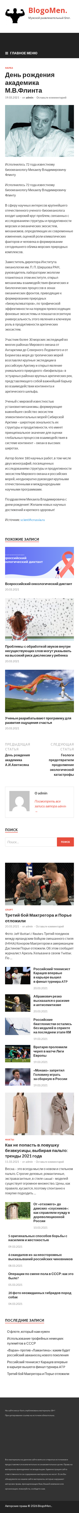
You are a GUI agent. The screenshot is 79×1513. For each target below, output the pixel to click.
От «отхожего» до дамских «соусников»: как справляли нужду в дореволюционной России (51, 1212)
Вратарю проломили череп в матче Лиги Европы (50, 1051)
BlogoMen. (47, 10)
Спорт (9, 910)
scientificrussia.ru (32, 520)
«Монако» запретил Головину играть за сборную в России (50, 1074)
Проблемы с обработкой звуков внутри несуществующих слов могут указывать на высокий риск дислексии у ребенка (38, 650)
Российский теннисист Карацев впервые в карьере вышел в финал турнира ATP (51, 975)
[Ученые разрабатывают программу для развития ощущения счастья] (39, 713)
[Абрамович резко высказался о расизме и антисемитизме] (17, 1010)
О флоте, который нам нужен (28, 1331)
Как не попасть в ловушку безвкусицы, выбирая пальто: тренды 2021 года (36, 1150)
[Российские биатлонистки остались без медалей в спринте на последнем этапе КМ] (17, 1034)
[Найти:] (39, 842)
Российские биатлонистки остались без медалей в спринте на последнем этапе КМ (52, 1026)
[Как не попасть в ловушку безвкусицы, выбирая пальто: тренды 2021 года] (39, 1136)
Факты (9, 1139)
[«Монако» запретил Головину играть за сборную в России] (17, 1084)
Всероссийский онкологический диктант (38, 584)
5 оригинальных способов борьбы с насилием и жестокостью (37, 1238)
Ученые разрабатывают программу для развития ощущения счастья (38, 720)
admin (29, 97)
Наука (9, 68)
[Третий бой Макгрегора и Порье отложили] (39, 906)
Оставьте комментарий (51, 97)
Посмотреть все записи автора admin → (50, 806)
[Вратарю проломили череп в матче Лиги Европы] (17, 1061)
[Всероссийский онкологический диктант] (39, 579)
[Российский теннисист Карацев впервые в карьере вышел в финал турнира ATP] (17, 983)
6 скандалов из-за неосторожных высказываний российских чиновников (40, 1257)
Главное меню (23, 53)
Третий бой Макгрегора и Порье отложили (38, 1374)
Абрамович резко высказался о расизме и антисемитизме (51, 1000)
